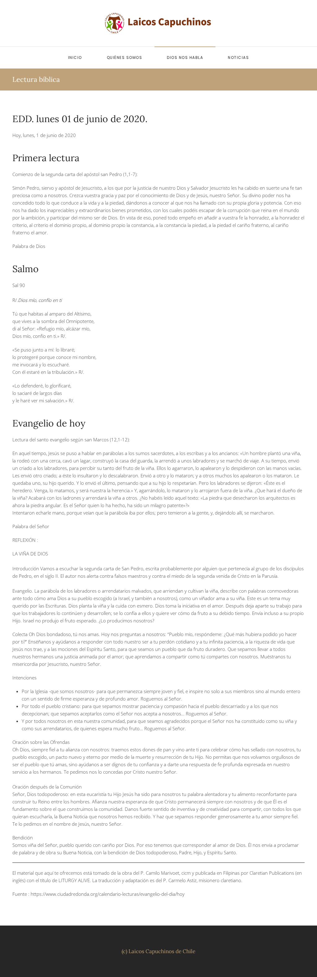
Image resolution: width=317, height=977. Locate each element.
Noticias (238, 57)
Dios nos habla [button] (185, 57)
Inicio (75, 57)
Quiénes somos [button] (124, 57)
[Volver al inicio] (158, 23)
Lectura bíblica (36, 79)
